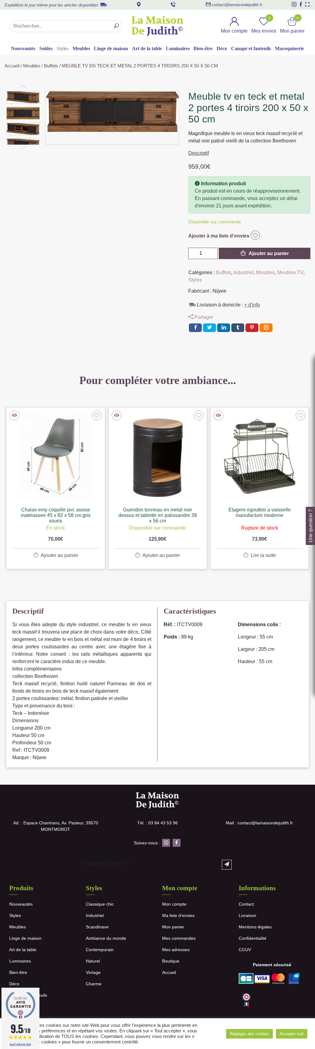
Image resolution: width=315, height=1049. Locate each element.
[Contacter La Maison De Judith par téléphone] (173, 4)
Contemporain (100, 949)
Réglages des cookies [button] (249, 1033)
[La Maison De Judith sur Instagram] (294, 4)
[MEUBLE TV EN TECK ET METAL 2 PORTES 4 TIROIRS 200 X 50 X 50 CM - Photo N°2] (169, 123)
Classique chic (100, 904)
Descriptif (198, 153)
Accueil (12, 65)
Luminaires (178, 48)
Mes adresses (175, 949)
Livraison (247, 915)
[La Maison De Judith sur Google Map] (139, 4)
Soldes (46, 48)
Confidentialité (252, 938)
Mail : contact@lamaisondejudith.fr (259, 822)
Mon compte (174, 904)
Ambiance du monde (106, 938)
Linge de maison (111, 48)
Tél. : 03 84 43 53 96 (157, 822)
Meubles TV (290, 272)
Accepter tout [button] (292, 1033)
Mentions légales (255, 926)
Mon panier (173, 926)
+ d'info (252, 304)
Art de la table (147, 48)
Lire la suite (263, 555)
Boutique (170, 961)
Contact (246, 904)
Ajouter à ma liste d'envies (219, 235)
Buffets (51, 65)
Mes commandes (179, 938)
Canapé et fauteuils (251, 48)
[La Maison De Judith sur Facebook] (300, 4)
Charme (94, 983)
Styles (63, 48)
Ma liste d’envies (178, 915)
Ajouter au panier (269, 253)
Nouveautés (23, 48)
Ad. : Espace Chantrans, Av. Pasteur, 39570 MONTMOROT (55, 826)
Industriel (243, 272)
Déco (222, 48)
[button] (23, 97)
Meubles (81, 48)
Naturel (93, 961)
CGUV (245, 949)
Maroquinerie (289, 48)
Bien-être (203, 48)
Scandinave (97, 926)
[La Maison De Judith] (158, 26)
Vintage (93, 972)
